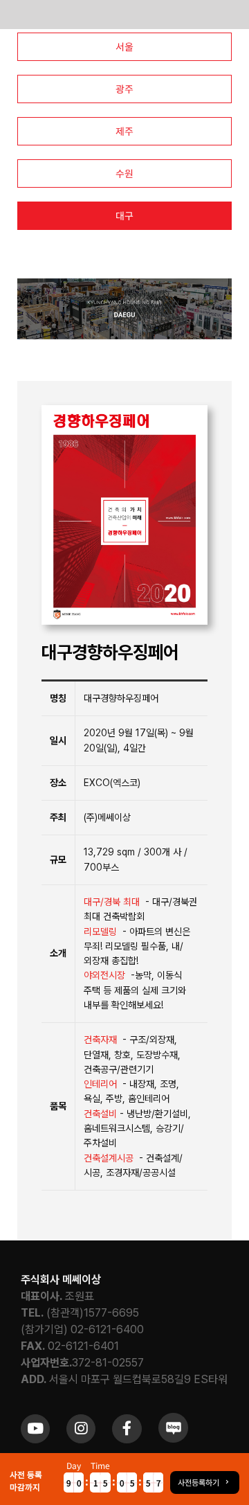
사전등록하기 (198, 1482)
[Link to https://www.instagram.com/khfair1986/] (80, 1428)
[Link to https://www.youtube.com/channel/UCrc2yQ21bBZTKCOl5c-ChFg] (35, 1428)
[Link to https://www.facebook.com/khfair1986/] (126, 1428)
